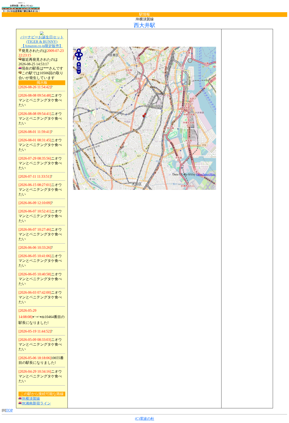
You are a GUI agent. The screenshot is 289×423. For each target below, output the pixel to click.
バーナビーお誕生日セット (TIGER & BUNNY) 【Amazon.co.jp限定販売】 (42, 41)
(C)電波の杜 (144, 419)
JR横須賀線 (31, 398)
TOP (9, 410)
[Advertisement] (144, 38)
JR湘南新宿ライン (36, 403)
